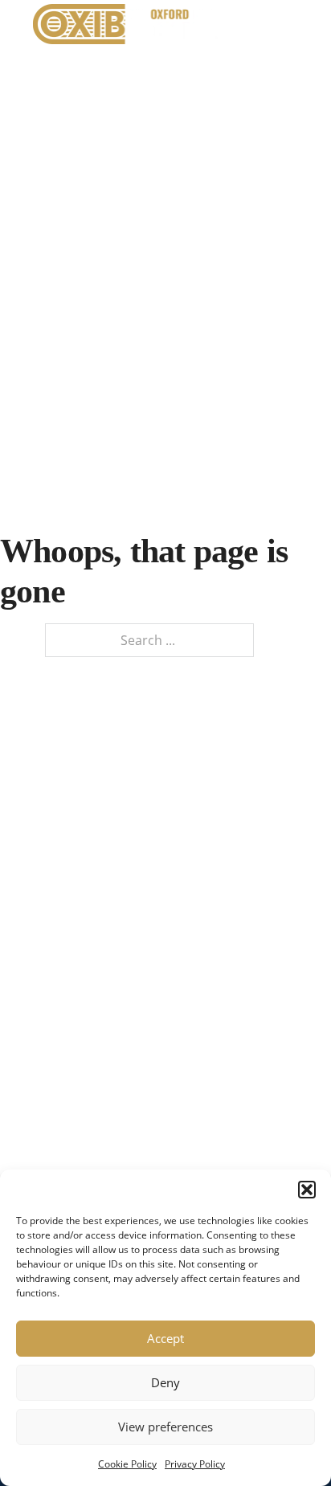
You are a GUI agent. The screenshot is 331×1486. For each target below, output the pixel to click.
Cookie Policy (127, 1464)
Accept (165, 1338)
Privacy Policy (195, 1464)
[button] (307, 1190)
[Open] (282, 24)
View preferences (165, 1427)
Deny (165, 1382)
